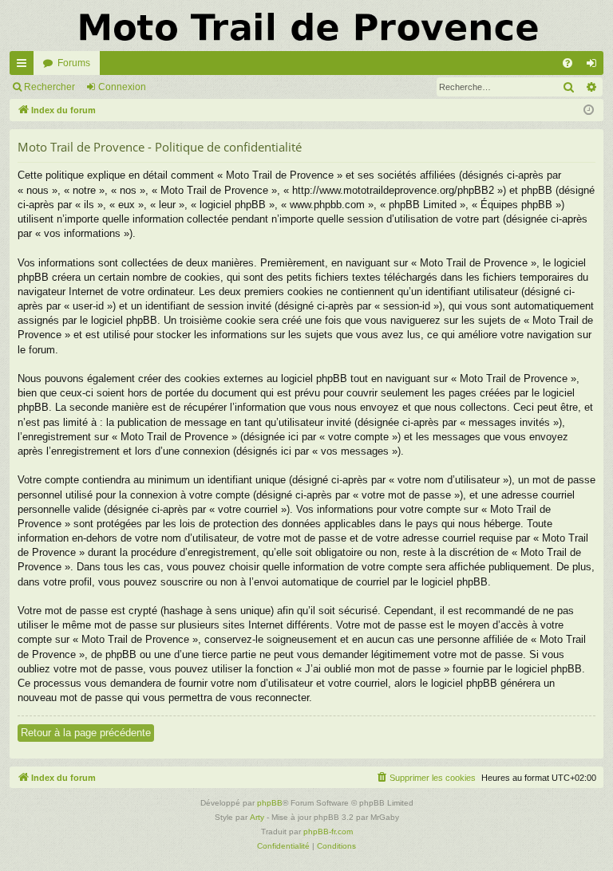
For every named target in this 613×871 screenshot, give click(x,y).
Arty (257, 817)
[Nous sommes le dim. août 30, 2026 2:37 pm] (588, 110)
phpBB (270, 802)
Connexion (122, 87)
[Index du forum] (306, 25)
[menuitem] (567, 63)
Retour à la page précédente (86, 733)
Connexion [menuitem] (594, 66)
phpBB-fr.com (328, 831)
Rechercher (49, 87)
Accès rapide (25, 66)
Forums (73, 63)
